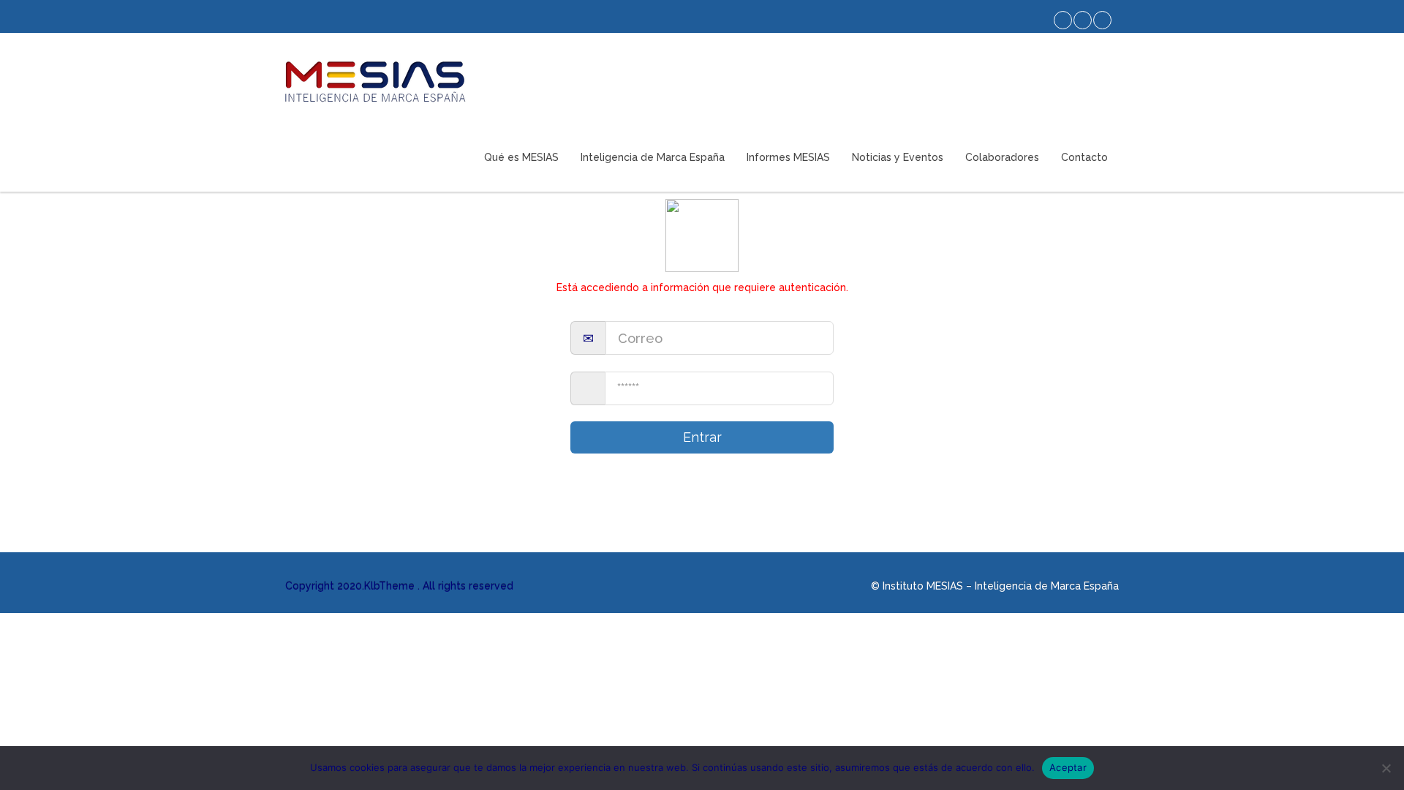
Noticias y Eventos (897, 157)
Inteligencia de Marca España (653, 157)
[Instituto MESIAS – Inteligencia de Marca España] (374, 81)
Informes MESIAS (788, 157)
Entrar (702, 437)
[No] (1385, 768)
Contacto (1084, 157)
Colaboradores (1002, 157)
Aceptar (1068, 767)
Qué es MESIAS (521, 157)
